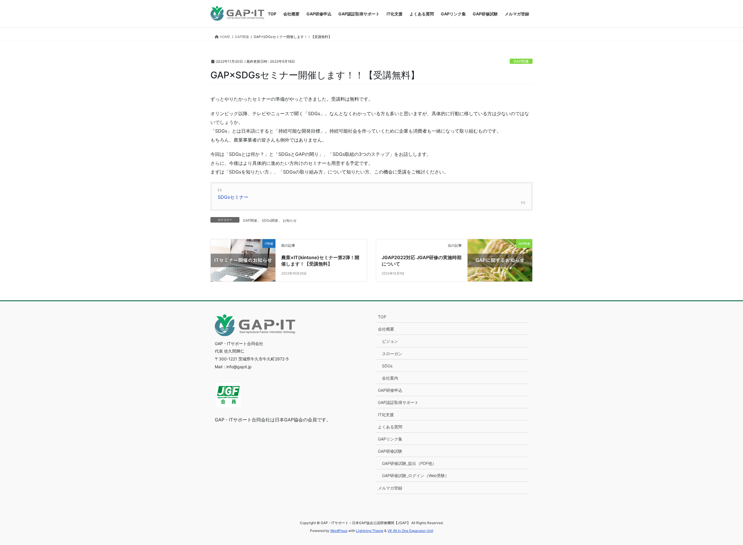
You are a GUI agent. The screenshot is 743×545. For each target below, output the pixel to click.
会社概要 (386, 328)
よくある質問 (390, 426)
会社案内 (390, 378)
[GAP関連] (500, 252)
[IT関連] (243, 252)
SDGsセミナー (233, 197)
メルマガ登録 (390, 488)
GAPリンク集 (390, 438)
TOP (382, 316)
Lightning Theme (369, 530)
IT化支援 (386, 414)
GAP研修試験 (390, 451)
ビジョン (390, 341)
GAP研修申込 (390, 390)
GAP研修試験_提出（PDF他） (409, 463)
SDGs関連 (270, 220)
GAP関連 (521, 61)
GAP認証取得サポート (398, 402)
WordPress (338, 530)
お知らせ (290, 220)
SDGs (387, 365)
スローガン (392, 353)
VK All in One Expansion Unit (410, 530)
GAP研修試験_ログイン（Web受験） (415, 475)
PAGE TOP (721, 523)
